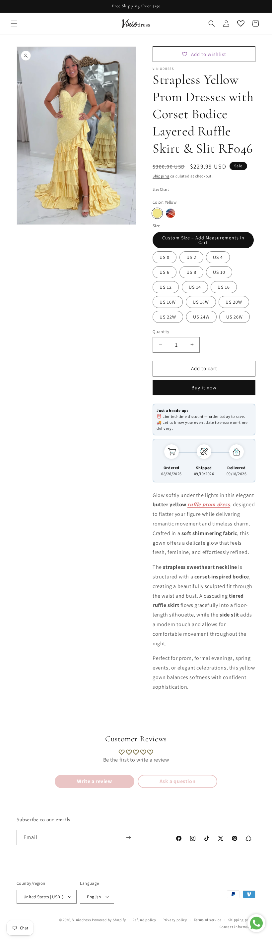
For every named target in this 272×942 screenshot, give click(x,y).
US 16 (224, 287)
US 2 (191, 257)
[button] (14, 23)
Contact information (237, 926)
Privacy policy (175, 919)
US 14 (195, 287)
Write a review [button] (94, 781)
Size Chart (161, 189)
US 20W (234, 302)
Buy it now (204, 387)
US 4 (218, 257)
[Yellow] (157, 213)
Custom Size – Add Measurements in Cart (203, 240)
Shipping (161, 176)
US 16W (168, 302)
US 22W (168, 317)
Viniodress (81, 919)
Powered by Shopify (109, 919)
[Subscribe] (128, 837)
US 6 (165, 272)
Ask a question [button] (177, 781)
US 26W (234, 317)
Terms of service (208, 919)
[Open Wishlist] (241, 23)
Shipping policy (242, 919)
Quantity (161, 331)
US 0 (165, 257)
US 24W (201, 317)
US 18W (201, 302)
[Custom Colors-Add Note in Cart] (170, 213)
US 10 (219, 272)
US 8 (191, 272)
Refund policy (144, 919)
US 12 (166, 287)
